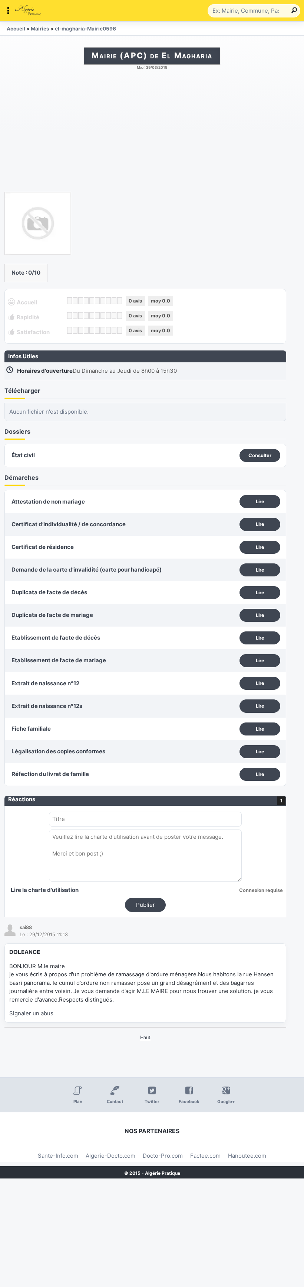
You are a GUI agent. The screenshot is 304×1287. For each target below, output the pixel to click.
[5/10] (91, 300)
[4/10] (86, 300)
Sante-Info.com (58, 1155)
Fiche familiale (31, 728)
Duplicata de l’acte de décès (49, 592)
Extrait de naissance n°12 (45, 683)
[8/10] (108, 300)
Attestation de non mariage (48, 501)
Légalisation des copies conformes (58, 751)
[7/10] (102, 300)
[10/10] (119, 300)
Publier (145, 904)
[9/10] (114, 300)
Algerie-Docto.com (110, 1155)
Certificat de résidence (42, 546)
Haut (145, 1037)
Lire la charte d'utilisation (45, 889)
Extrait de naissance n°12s (46, 705)
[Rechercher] (293, 10)
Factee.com (205, 1155)
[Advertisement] (152, 135)
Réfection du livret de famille (50, 773)
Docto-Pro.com (163, 1155)
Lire (260, 501)
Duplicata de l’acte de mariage (52, 614)
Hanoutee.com (247, 1155)
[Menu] (106, 11)
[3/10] (80, 300)
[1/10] (69, 300)
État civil (23, 455)
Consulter (259, 455)
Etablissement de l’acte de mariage (58, 660)
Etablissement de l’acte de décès (55, 637)
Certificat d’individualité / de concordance (68, 524)
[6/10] (97, 300)
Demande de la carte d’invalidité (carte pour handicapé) (86, 569)
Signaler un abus (31, 1013)
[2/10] (75, 300)
